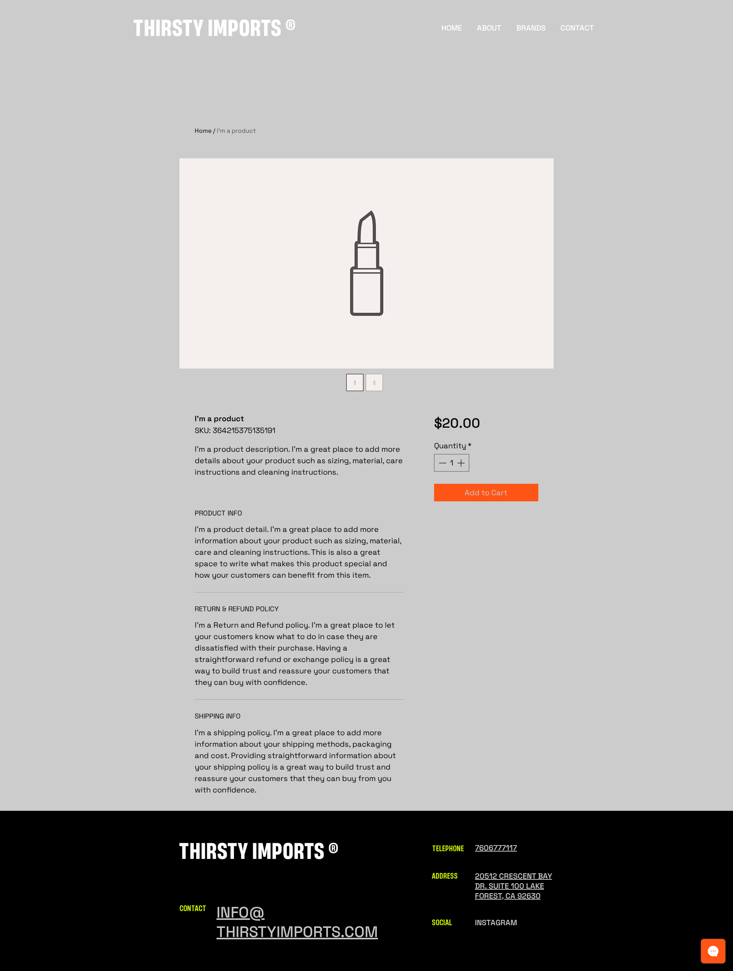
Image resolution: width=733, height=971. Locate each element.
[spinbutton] (451, 462)
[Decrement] (441, 462)
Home (203, 131)
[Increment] (461, 462)
